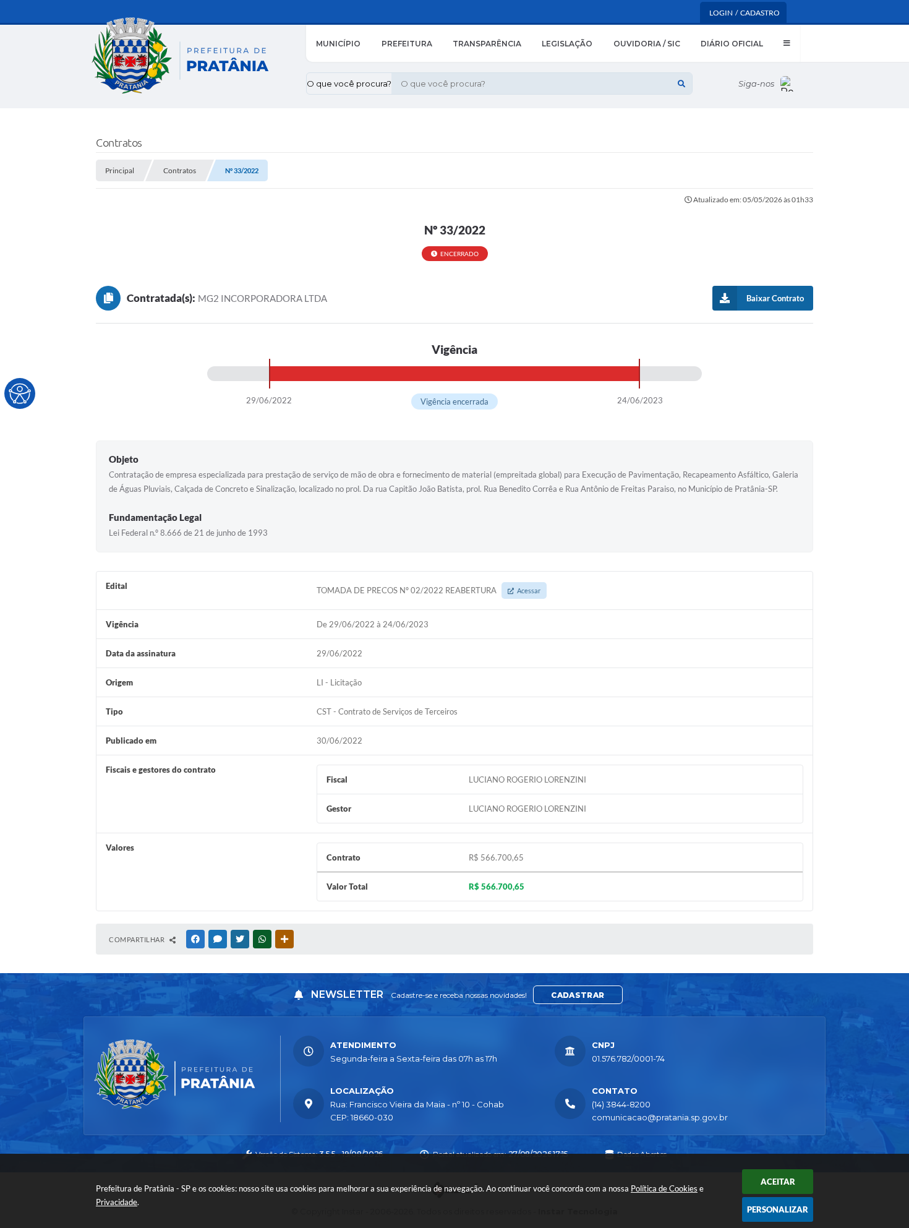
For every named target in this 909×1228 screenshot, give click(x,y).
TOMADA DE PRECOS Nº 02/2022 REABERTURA (428, 590)
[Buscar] (681, 83)
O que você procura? (349, 83)
